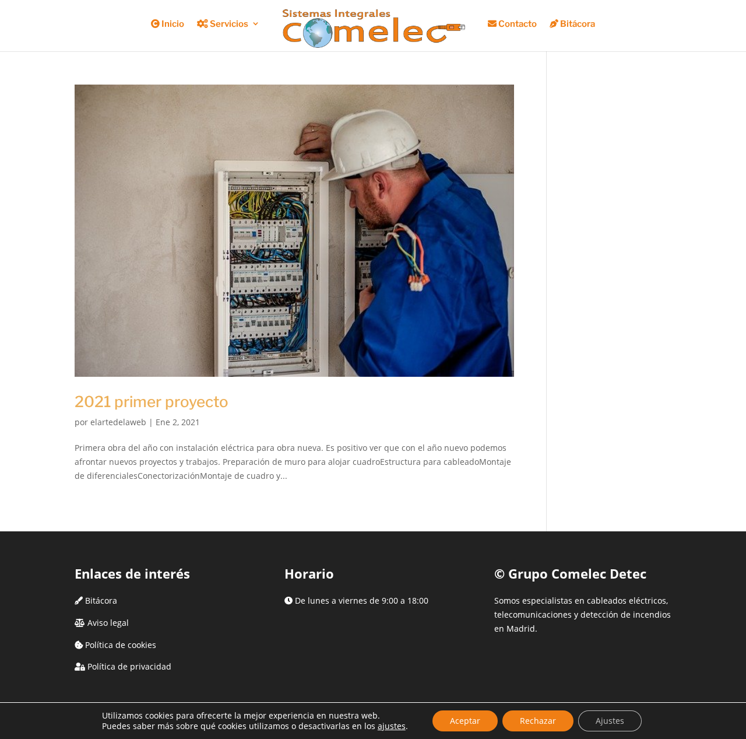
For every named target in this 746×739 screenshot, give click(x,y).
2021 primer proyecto (151, 402)
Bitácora (101, 600)
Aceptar (465, 720)
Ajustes (610, 720)
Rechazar (538, 720)
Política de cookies (120, 644)
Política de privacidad (129, 666)
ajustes (392, 726)
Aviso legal (108, 622)
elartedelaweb (118, 422)
